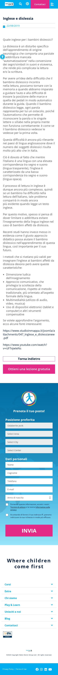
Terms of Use (21, 669)
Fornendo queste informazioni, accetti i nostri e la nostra (30, 507)
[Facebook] (37, 669)
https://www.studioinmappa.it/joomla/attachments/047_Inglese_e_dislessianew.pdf (29, 334)
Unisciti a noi (13, 611)
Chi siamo (11, 598)
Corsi (8, 584)
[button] (2, 56)
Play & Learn (12, 605)
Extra (8, 591)
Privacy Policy (8, 669)
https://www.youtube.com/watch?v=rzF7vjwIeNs (25, 346)
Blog (7, 618)
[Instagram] (41, 669)
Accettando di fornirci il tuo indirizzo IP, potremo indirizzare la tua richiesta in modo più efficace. (31, 516)
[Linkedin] (45, 669)
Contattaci (39, 4)
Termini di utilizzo (18, 507)
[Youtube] (50, 669)
